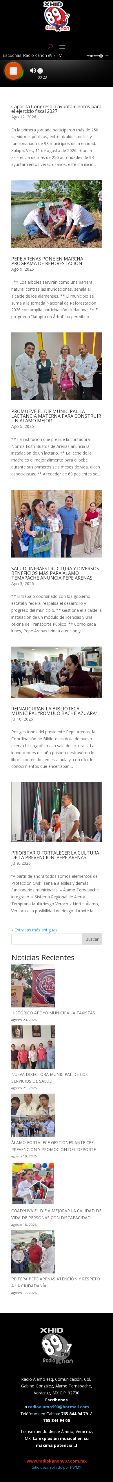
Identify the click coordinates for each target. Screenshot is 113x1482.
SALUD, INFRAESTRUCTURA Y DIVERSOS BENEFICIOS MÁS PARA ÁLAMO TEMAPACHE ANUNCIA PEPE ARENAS (55, 573)
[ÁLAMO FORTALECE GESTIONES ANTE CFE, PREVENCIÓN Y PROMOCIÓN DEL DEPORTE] (33, 1116)
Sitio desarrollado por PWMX (56, 1467)
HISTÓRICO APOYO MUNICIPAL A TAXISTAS (53, 1013)
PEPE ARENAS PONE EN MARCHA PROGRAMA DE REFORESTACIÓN (47, 261)
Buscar (92, 939)
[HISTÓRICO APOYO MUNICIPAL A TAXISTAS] (33, 986)
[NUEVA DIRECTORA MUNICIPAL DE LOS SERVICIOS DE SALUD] (33, 1048)
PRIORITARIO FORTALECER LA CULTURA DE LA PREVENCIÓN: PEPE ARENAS (55, 855)
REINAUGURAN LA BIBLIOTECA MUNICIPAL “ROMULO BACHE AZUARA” (54, 710)
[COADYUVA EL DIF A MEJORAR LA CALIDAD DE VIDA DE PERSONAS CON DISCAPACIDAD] (33, 1184)
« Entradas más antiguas (34, 930)
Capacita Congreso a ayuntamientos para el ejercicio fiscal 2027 (56, 108)
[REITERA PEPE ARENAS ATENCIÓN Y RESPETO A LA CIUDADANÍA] (33, 1252)
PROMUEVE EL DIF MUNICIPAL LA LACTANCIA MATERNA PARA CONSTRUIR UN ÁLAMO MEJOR (56, 416)
